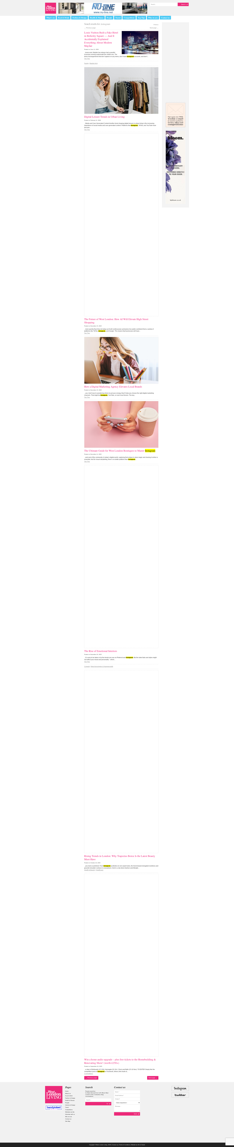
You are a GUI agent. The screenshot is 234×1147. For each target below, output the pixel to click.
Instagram (180, 1088)
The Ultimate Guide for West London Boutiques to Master (119, 450)
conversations (89, 1096)
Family (86, 63)
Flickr (180, 1101)
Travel (117, 17)
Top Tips (141, 17)
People (109, 17)
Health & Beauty (89, 870)
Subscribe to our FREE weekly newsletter (175, 115)
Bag (102, 1094)
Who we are (153, 17)
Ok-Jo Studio (141, 1144)
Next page (154, 28)
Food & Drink (63, 17)
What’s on (50, 17)
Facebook (180, 1107)
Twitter (180, 1095)
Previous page (90, 28)
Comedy (87, 666)
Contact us (165, 17)
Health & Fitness (96, 17)
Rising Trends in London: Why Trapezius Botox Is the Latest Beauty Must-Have (119, 857)
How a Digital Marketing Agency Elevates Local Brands (113, 386)
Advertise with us (70, 1114)
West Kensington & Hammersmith (102, 666)
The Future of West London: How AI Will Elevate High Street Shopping (116, 320)
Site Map (67, 1121)
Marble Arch (94, 63)
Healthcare (99, 870)
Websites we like (69, 1112)
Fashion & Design (80, 17)
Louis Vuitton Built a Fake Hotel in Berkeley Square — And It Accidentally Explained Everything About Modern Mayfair (101, 39)
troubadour (97, 1094)
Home (66, 1091)
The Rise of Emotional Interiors (100, 651)
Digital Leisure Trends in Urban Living (104, 116)
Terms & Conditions (124, 1144)
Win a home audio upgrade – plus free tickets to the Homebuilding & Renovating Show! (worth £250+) (120, 1061)
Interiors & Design (70, 1105)
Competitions (129, 17)
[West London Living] (50, 8)
